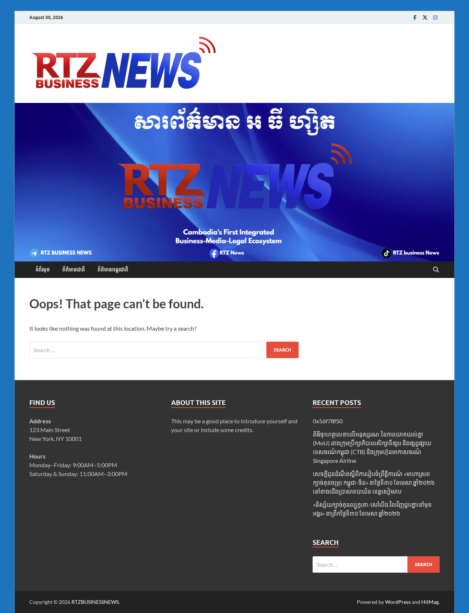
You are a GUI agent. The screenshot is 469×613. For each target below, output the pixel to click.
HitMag (430, 602)
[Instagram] (435, 17)
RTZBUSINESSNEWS (95, 602)
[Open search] (436, 269)
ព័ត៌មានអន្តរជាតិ (112, 269)
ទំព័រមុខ (43, 269)
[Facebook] (414, 17)
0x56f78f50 (328, 420)
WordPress (398, 602)
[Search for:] (164, 350)
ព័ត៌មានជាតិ (73, 269)
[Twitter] (425, 17)
